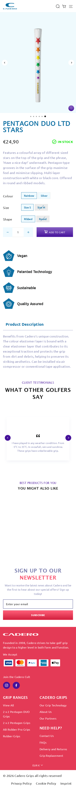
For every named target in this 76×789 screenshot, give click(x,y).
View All (8, 705)
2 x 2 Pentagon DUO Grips (16, 714)
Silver (44, 195)
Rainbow (29, 195)
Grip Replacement (51, 755)
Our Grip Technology (53, 705)
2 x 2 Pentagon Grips (16, 722)
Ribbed (28, 218)
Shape (7, 219)
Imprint (66, 783)
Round (43, 218)
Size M (41, 207)
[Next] (71, 63)
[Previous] (5, 63)
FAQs (43, 742)
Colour (8, 196)
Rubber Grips (11, 736)
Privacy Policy (21, 783)
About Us (46, 711)
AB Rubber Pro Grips (16, 729)
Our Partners (48, 718)
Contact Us (47, 735)
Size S (27, 207)
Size (6, 207)
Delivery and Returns (53, 749)
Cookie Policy (46, 783)
